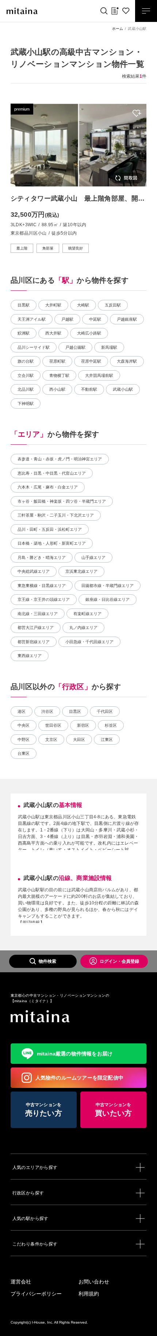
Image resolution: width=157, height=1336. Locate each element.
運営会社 (21, 1282)
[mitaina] (79, 1016)
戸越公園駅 (75, 347)
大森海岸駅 (127, 361)
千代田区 (105, 711)
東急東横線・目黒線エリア (42, 585)
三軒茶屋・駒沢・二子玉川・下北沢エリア (56, 515)
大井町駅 (53, 305)
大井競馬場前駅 (99, 375)
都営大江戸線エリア (36, 627)
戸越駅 (67, 319)
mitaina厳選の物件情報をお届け (75, 1054)
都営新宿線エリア (34, 642)
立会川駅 (26, 375)
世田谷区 (53, 725)
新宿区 (83, 725)
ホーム (117, 29)
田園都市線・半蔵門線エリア (107, 585)
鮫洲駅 (24, 333)
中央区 (24, 725)
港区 (22, 711)
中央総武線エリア (34, 571)
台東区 (24, 753)
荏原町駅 (57, 361)
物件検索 (47, 961)
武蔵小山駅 (123, 389)
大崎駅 (83, 305)
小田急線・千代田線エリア (89, 642)
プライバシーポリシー (36, 1294)
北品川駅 (26, 389)
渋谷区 (47, 711)
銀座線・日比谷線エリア (107, 599)
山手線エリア (93, 557)
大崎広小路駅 (89, 333)
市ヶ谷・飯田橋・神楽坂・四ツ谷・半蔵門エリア (62, 501)
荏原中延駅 (91, 361)
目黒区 (75, 711)
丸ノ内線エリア (83, 627)
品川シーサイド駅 (34, 347)
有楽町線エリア (87, 613)
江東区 (107, 739)
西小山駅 (57, 389)
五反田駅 (113, 305)
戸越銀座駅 (127, 319)
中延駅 (95, 319)
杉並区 (111, 725)
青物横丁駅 (59, 375)
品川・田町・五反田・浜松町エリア (50, 529)
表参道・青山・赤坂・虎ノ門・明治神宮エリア (60, 459)
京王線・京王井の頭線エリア (44, 599)
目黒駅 (24, 305)
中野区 (24, 739)
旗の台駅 (26, 361)
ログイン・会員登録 (119, 961)
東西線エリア (30, 655)
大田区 (79, 739)
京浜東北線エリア (81, 571)
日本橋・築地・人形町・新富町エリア (52, 543)
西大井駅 (53, 333)
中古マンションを (43, 1109)
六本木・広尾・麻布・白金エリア (48, 487)
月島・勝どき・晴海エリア (42, 557)
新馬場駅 (109, 347)
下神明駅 (26, 403)
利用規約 (88, 1294)
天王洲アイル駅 (32, 319)
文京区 (51, 739)
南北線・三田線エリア (38, 613)
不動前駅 (89, 389)
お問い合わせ (93, 1282)
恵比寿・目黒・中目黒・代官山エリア (52, 473)
